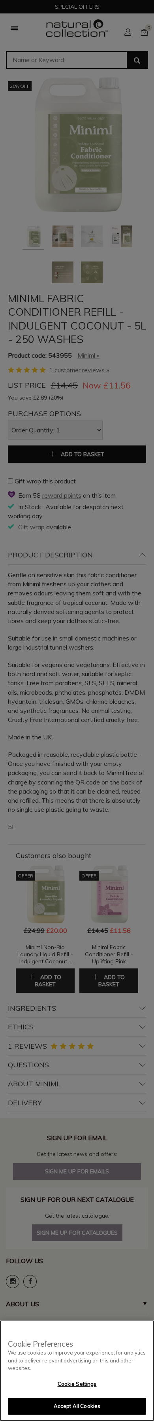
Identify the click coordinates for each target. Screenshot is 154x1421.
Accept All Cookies (77, 1406)
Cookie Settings (77, 1384)
